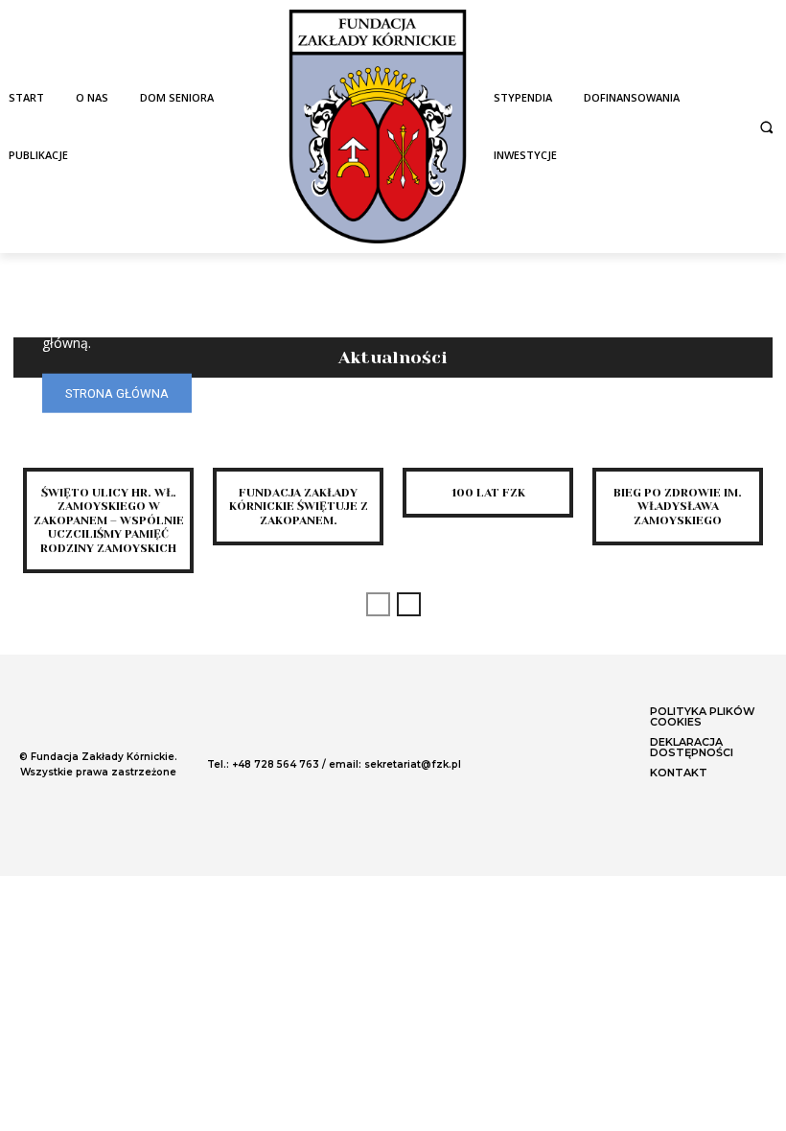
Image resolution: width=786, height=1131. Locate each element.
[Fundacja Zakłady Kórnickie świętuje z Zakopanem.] (298, 435)
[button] (766, 127)
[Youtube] (579, 758)
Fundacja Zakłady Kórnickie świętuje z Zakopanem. (298, 506)
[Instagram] (545, 758)
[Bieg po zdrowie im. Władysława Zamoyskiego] (678, 435)
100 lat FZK (488, 492)
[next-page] (409, 604)
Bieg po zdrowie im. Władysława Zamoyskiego (677, 506)
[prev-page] (378, 604)
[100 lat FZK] (488, 435)
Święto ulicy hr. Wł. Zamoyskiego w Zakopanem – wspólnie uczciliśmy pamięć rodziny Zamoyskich (109, 520)
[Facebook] (510, 758)
